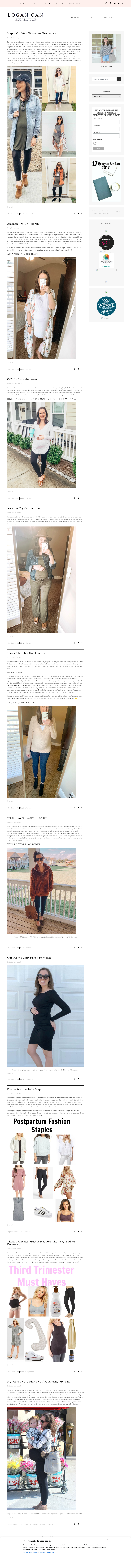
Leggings (33, 1514)
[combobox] (104, 79)
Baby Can (28, 1524)
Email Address (97, 118)
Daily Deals (109, 17)
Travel (35, 3)
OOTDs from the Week (22, 379)
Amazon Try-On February (24, 508)
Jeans (26, 937)
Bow (77, 1514)
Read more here (106, 66)
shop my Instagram (52, 838)
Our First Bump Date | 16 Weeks (29, 957)
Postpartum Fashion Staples (25, 1089)
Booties (25, 1514)
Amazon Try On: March (23, 223)
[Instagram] (106, 3)
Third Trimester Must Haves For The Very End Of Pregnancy (41, 1243)
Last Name (96, 132)
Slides (36, 937)
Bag (8, 1514)
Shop (45, 3)
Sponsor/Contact (78, 17)
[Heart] (115, 3)
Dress (14, 1070)
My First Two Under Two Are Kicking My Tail (38, 1381)
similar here (73, 937)
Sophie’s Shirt (63, 1514)
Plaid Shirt (44, 1514)
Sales (58, 3)
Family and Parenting (39, 1524)
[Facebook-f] (123, 3)
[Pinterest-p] (111, 3)
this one (14, 250)
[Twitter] (119, 3)
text (95, 144)
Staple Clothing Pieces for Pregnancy (31, 33)
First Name (96, 125)
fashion (22, 3)
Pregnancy (35, 214)
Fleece (16, 937)
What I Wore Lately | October (27, 817)
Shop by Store (74, 3)
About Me (95, 17)
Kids (9, 3)
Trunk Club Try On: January (26, 653)
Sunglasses (56, 937)
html (95, 142)
